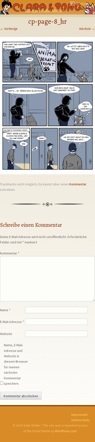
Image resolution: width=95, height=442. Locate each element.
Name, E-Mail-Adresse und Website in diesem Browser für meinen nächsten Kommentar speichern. (16, 364)
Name (5, 310)
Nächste (87, 28)
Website (6, 334)
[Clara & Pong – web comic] (47, 7)
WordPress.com (65, 431)
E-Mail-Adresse (12, 322)
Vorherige (9, 28)
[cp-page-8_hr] (47, 173)
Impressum (79, 414)
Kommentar (77, 184)
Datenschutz (80, 420)
